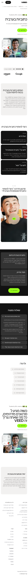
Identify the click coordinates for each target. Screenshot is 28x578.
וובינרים (25, 545)
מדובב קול (11, 515)
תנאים (12, 536)
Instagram (10, 559)
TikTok (11, 561)
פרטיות (11, 534)
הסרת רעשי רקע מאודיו (8, 505)
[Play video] (14, 219)
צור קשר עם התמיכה (8, 542)
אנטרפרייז (25, 534)
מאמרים (25, 543)
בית (26, 6)
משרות (11, 531)
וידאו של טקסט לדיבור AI (8, 510)
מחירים (25, 531)
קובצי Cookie (10, 539)
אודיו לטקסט (24, 507)
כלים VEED (21, 6)
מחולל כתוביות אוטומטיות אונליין (10, 6)
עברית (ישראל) (24, 573)
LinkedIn (11, 553)
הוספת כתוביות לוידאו (22, 514)
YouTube (11, 551)
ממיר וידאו (24, 520)
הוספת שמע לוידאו (23, 505)
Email (12, 564)
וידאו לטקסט (24, 522)
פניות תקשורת (10, 544)
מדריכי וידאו (24, 548)
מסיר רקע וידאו (10, 513)
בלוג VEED (24, 540)
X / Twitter (11, 556)
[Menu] (2, 2)
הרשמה (8, 2)
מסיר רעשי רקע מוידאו (8, 507)
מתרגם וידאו (24, 525)
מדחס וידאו (24, 517)
